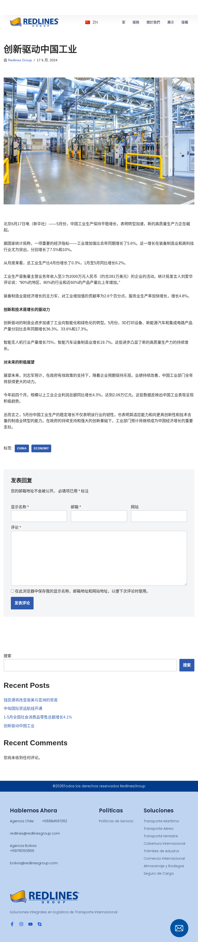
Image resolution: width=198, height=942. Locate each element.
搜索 (7, 656)
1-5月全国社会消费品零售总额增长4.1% (38, 717)
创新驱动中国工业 (19, 726)
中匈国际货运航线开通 (23, 708)
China (22, 448)
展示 (170, 22)
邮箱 (76, 507)
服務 (136, 22)
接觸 (184, 22)
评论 (16, 527)
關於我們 (153, 22)
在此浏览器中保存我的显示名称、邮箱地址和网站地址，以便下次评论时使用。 (82, 591)
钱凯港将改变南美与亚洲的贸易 (31, 700)
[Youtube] (30, 924)
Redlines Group (20, 60)
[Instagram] (21, 924)
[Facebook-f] (12, 924)
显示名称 (20, 507)
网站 (135, 507)
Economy (41, 448)
